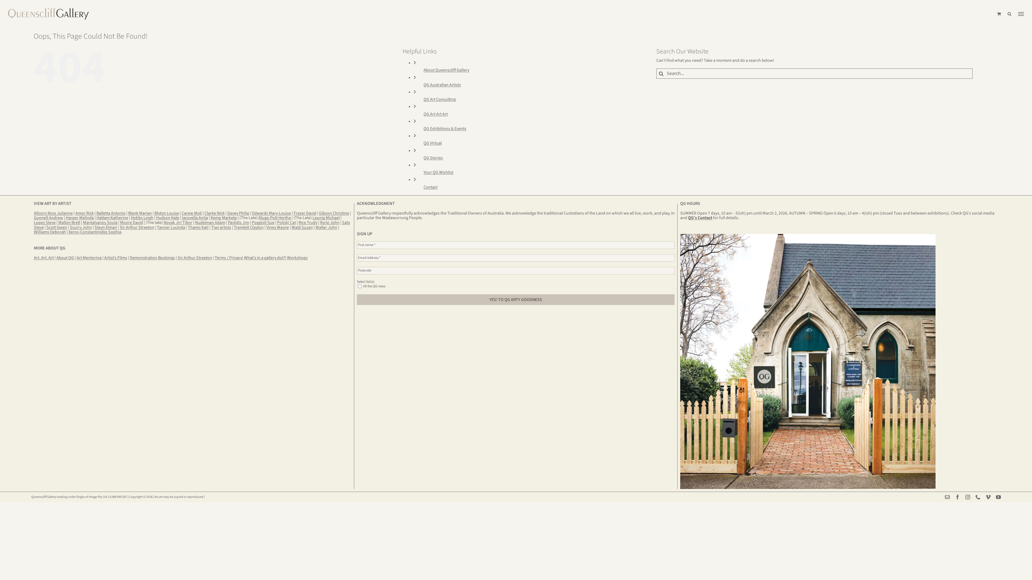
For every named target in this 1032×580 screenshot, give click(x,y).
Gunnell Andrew (48, 218)
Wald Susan (302, 227)
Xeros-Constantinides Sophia (94, 232)
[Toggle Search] (1009, 14)
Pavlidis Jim (238, 223)
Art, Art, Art (44, 258)
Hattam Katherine (112, 218)
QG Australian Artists (442, 85)
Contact (431, 187)
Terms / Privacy (228, 258)
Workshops (297, 258)
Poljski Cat (286, 223)
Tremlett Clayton (249, 227)
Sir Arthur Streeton (137, 227)
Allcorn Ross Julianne (53, 213)
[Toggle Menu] (1021, 14)
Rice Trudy (308, 223)
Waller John (326, 227)
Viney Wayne (277, 227)
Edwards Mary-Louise (271, 213)
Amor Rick (85, 213)
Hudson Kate (167, 218)
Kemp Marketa (224, 218)
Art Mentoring (89, 258)
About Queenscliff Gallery (446, 70)
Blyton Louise (167, 213)
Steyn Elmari (106, 227)
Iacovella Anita (195, 218)
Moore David (131, 223)
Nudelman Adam (210, 223)
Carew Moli (192, 213)
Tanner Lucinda (171, 227)
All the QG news (373, 286)
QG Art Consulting (440, 99)
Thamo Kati (198, 227)
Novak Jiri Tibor (178, 223)
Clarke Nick (215, 213)
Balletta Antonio (111, 213)
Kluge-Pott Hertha (275, 218)
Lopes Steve (45, 223)
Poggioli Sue (263, 223)
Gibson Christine (334, 213)
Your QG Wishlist (438, 172)
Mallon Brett (69, 223)
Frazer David (305, 213)
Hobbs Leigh (142, 218)
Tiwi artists (221, 227)
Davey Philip (238, 213)
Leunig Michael (326, 218)
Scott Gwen (56, 227)
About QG (65, 258)
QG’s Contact (700, 218)
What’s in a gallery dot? (264, 258)
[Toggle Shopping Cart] (999, 14)
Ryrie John (329, 223)
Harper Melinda (80, 218)
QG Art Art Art (436, 114)
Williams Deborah (50, 232)
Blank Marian (140, 213)
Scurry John (81, 227)
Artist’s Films (115, 258)
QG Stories (433, 158)
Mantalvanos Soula (100, 223)
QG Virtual (433, 143)
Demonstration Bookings (152, 258)
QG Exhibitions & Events (445, 129)
